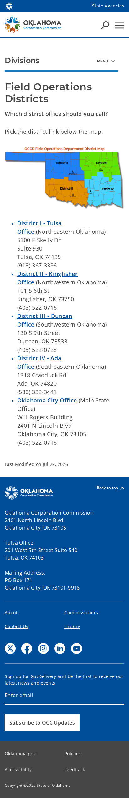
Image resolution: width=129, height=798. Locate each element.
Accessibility (18, 769)
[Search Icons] (105, 25)
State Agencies (108, 6)
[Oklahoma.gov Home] (9, 5)
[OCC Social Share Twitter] (10, 648)
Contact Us (16, 626)
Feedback (74, 769)
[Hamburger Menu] (119, 25)
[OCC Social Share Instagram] (43, 648)
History (72, 626)
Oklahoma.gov (20, 753)
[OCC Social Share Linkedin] (59, 648)
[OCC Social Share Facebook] (26, 648)
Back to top (107, 488)
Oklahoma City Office (47, 400)
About (11, 613)
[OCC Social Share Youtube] (76, 648)
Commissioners (81, 613)
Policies (72, 753)
